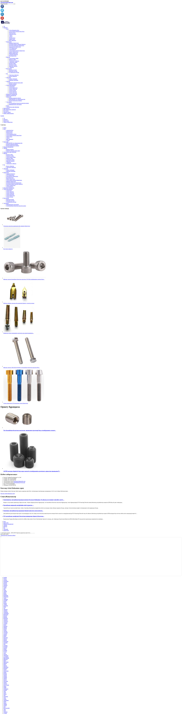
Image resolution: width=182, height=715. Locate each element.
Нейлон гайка (12, 59)
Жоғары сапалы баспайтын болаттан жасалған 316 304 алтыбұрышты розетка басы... (24, 279)
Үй (4, 26)
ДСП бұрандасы (13, 48)
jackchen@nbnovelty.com (7, 2)
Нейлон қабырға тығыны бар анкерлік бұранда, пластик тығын (18, 303)
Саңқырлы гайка (13, 62)
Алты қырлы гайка (13, 58)
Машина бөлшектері (11, 95)
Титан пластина (13, 93)
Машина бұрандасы (14, 43)
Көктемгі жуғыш (13, 71)
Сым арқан (9, 101)
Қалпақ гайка (12, 63)
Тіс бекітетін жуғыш (14, 72)
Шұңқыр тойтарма (13, 80)
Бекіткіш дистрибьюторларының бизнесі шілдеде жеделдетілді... (23, 510)
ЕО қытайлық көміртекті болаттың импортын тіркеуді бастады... (23, 516)
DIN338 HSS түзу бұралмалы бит (17, 99)
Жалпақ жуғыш (13, 69)
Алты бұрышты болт (14, 30)
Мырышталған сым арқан (15, 104)
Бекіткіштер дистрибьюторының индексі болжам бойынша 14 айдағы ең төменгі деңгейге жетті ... (33, 499)
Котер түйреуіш (13, 76)
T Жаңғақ (11, 67)
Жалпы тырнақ (12, 84)
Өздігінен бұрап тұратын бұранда (17, 44)
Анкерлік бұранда (13, 54)
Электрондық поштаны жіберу (8, 535)
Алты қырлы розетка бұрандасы (17, 50)
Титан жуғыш (12, 90)
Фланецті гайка (13, 64)
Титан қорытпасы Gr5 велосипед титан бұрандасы (15, 403)
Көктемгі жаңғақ (13, 66)
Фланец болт (12, 37)
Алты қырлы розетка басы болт (16, 31)
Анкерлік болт (12, 34)
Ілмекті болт (12, 39)
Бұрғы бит (8, 96)
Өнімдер (5, 27)
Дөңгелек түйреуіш (13, 75)
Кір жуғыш (9, 68)
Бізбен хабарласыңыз (8, 113)
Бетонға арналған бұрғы (15, 98)
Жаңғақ (8, 57)
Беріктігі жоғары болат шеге (16, 82)
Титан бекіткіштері (10, 85)
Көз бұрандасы (12, 55)
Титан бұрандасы (13, 87)
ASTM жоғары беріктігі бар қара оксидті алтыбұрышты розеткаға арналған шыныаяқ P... (31, 471)
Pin (7, 73)
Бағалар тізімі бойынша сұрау (8, 493)
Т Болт (10, 35)
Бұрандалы (9, 41)
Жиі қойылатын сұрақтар (9, 109)
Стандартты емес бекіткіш (12, 107)
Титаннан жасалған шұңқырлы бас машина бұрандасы (16, 226)
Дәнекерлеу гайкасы (14, 61)
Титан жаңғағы (13, 91)
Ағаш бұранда (12, 49)
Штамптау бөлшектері (11, 94)
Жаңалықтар (6, 108)
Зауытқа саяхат (7, 112)
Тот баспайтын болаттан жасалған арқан (19, 103)
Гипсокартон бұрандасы (15, 46)
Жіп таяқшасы (12, 40)
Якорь (7, 105)
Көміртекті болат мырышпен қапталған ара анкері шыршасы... (18, 333)
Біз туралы (6, 110)
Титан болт (12, 86)
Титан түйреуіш (13, 89)
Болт (7, 29)
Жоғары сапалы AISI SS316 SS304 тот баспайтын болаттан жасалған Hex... (21, 367)
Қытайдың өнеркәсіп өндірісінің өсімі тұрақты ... (18, 505)
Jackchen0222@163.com (19, 482)
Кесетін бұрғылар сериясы (15, 100)
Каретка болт (12, 32)
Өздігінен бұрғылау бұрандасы (16, 45)
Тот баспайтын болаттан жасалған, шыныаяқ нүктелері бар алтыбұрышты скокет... (29, 430)
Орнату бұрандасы (13, 52)
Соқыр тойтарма (13, 78)
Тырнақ (8, 81)
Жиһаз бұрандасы (13, 53)
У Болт (10, 36)
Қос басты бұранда (8, 248)
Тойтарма (8, 77)
